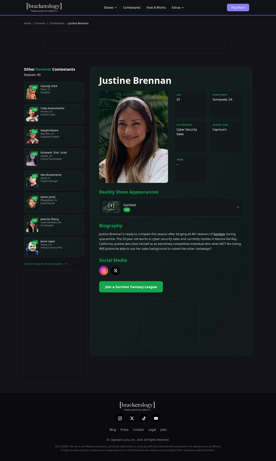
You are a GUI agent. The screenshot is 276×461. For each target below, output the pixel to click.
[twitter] (115, 270)
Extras (176, 7)
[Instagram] (119, 418)
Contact (138, 430)
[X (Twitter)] (131, 418)
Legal (152, 430)
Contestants (131, 7)
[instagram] (103, 270)
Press (124, 430)
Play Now (238, 7)
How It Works (156, 7)
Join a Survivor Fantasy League (131, 287)
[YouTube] (156, 418)
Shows (108, 7)
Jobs (164, 430)
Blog (113, 430)
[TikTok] (144, 418)
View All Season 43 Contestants (43, 264)
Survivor (40, 23)
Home (27, 23)
